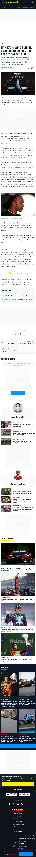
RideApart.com (18, 827)
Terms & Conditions (9, 852)
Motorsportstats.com (18, 824)
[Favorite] (28, 68)
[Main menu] (3, 2)
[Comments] (32, 68)
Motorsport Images (17, 218)
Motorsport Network (14, 854)
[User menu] (32, 2)
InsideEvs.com (18, 813)
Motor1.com (18, 816)
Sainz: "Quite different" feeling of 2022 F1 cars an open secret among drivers (18, 300)
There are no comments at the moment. (18, 364)
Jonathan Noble (8, 67)
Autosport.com (18, 821)
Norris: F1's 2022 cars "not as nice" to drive (16, 296)
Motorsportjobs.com (18, 818)
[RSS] (26, 804)
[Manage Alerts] (20, 334)
